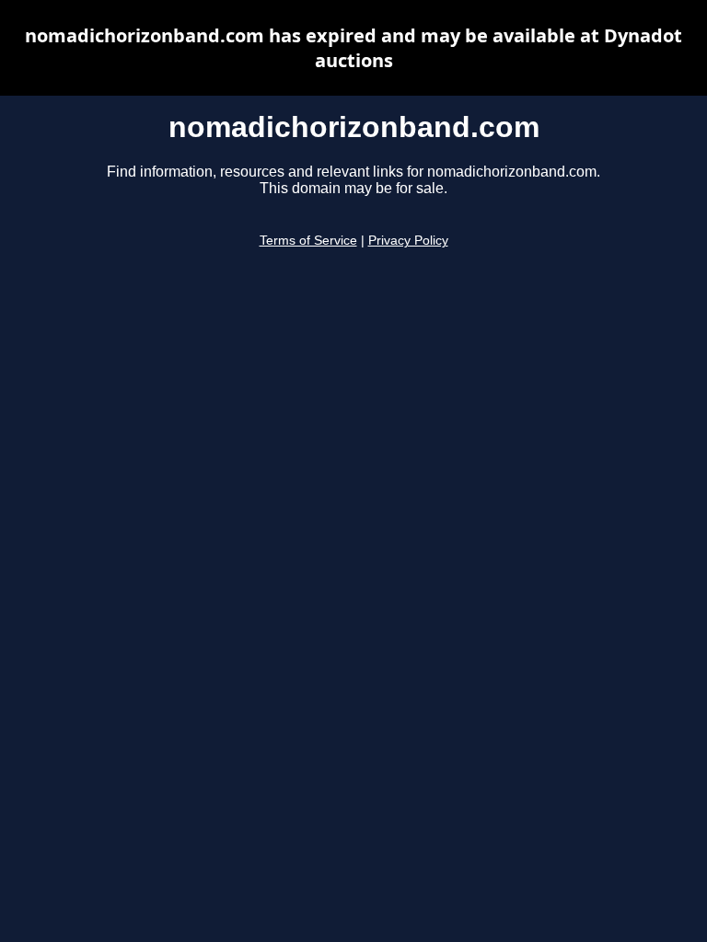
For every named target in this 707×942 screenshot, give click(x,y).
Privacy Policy (408, 240)
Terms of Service (308, 240)
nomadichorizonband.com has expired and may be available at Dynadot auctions (353, 48)
